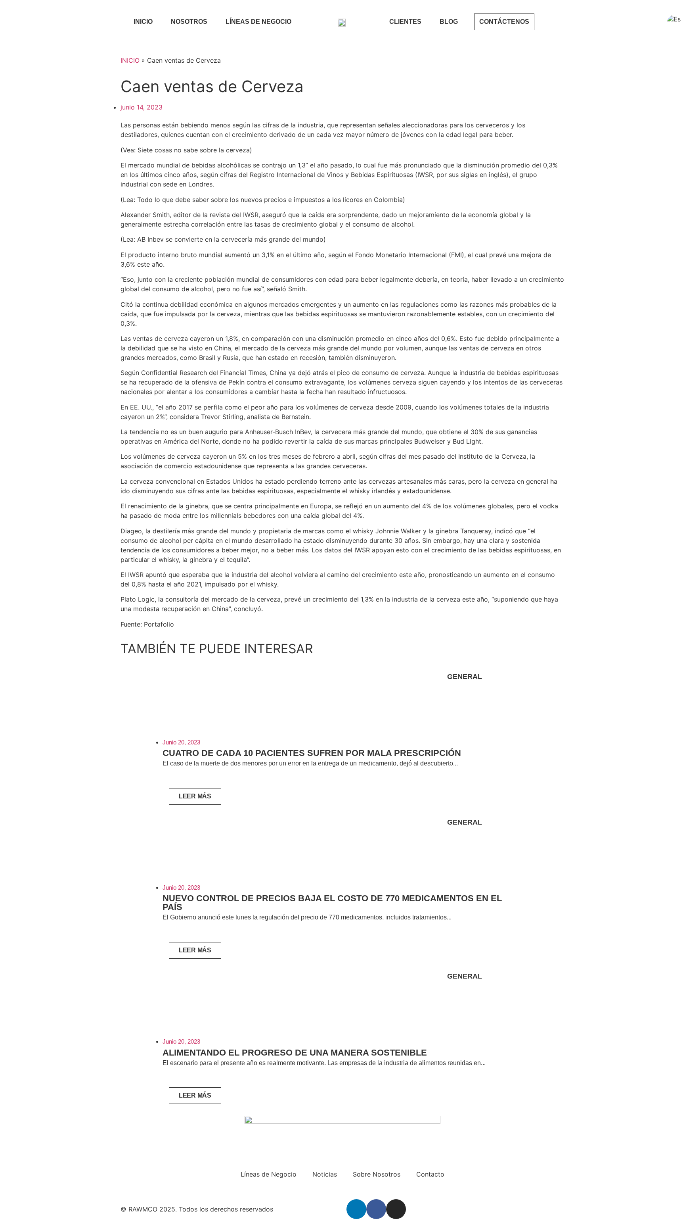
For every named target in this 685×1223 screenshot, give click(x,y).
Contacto (430, 1174)
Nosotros (189, 21)
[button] (128, 885)
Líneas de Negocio (258, 21)
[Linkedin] (356, 1209)
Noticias (324, 1174)
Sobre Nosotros (376, 1174)
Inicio (143, 21)
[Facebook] (376, 1209)
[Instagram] (396, 1209)
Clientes (405, 21)
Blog (449, 21)
